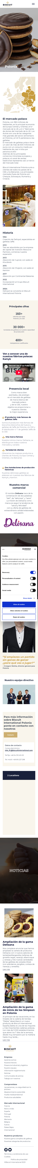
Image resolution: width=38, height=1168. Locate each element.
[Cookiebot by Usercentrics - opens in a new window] (23, 549)
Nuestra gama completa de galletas (18, 1139)
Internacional (9, 1130)
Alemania (7, 1119)
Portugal (7, 1114)
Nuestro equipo (10, 1068)
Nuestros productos (13, 1136)
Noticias (7, 1073)
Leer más (6, 969)
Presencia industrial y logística (16, 1065)
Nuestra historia (10, 1063)
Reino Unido (9, 1109)
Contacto (10, 735)
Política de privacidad (19, 1159)
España (7, 1111)
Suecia (6, 1125)
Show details (27, 598)
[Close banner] (35, 549)
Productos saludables (12, 1097)
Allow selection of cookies (19, 611)
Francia (7, 1106)
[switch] (33, 578)
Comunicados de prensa (13, 1076)
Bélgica (7, 1122)
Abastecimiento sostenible (14, 1092)
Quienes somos (10, 1060)
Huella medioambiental (13, 1095)
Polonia (7, 1117)
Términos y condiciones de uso (16, 1154)
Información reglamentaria (14, 1071)
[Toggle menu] (33, 4)
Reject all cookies (19, 617)
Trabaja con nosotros (12, 1078)
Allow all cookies (19, 604)
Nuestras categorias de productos (17, 1141)
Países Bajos (9, 1127)
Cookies (7, 1157)
